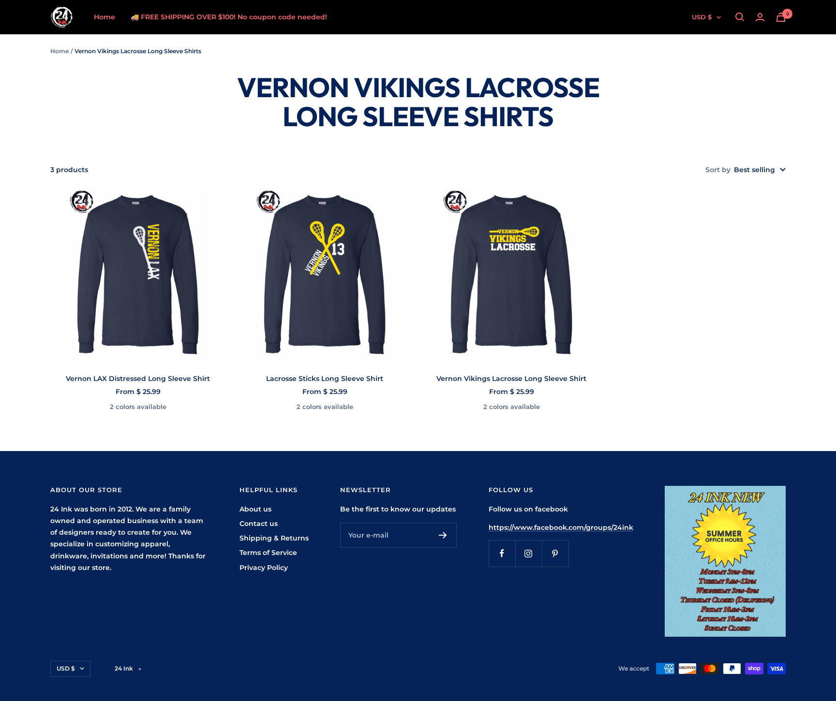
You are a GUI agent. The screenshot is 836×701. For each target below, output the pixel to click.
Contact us (258, 523)
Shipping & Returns (274, 538)
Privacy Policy (263, 567)
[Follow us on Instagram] (528, 553)
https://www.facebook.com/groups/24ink (561, 527)
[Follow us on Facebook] (502, 553)
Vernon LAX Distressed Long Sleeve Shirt (138, 378)
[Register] (443, 535)
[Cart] (781, 17)
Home (104, 17)
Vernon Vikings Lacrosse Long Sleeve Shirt (511, 378)
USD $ (702, 17)
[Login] (760, 17)
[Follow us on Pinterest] (555, 553)
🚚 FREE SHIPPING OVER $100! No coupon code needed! (229, 17)
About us (255, 509)
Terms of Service (268, 552)
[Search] (739, 17)
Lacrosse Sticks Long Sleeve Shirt (324, 378)
